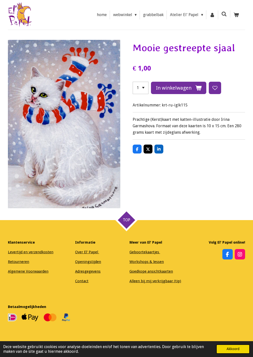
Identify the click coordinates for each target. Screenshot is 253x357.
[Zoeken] (224, 14)
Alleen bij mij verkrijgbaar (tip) (155, 281)
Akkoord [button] (233, 349)
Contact (81, 281)
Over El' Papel (87, 252)
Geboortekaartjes (144, 252)
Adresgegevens (88, 271)
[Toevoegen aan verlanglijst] (215, 88)
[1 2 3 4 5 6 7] (140, 88)
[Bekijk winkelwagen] (236, 14)
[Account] (212, 14)
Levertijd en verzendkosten (30, 252)
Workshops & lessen (146, 261)
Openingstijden (88, 261)
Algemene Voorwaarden (28, 271)
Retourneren (18, 261)
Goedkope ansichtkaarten (151, 271)
